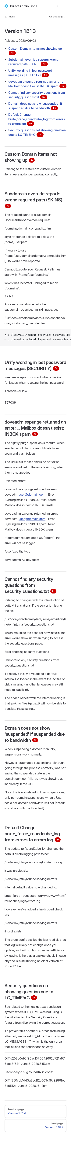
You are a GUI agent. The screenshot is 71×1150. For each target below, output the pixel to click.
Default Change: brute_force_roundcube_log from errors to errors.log (36, 119)
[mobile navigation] (64, 6)
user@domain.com (32, 494)
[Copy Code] (65, 335)
